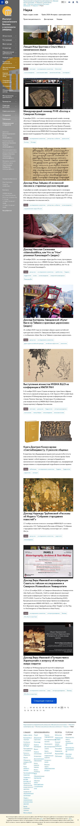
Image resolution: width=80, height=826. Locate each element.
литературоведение (60, 409)
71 (68, 708)
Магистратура (7, 44)
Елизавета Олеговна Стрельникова (9, 155)
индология (27, 473)
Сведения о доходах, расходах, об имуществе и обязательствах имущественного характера (28, 783)
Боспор (26, 142)
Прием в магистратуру (37, 753)
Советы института (9, 111)
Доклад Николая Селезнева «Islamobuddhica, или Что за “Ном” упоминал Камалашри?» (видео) (42, 252)
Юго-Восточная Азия (30, 617)
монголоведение (29, 72)
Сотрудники (7, 115)
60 (34, 708)
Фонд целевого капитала (26, 768)
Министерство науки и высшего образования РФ (70, 741)
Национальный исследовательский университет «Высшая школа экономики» (45, 724)
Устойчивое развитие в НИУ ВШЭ (26, 744)
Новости (66, 726)
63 (43, 708)
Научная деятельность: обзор (7, 74)
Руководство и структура (27, 738)
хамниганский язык (55, 72)
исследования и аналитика (45, 69)
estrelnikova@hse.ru (8, 158)
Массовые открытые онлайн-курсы (70, 756)
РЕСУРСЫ (58, 732)
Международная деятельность (8, 96)
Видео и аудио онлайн (30, 15)
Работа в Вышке (27, 813)
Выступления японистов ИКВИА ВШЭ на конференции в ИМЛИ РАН (46, 385)
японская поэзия (59, 412)
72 (25, 710)
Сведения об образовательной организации (28, 793)
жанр (48, 690)
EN (65, 2)
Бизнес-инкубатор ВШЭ (37, 771)
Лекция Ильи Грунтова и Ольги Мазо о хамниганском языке (44, 48)
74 (31, 710)
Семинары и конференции (7, 81)
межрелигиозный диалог (57, 275)
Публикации (7, 119)
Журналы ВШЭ (59, 753)
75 (34, 710)
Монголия (58, 69)
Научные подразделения (48, 736)
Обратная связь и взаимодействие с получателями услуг (38, 784)
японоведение (47, 412)
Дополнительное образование (39, 760)
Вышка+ (36, 749)
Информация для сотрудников (8, 124)
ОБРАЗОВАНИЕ (39, 732)
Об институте (7, 36)
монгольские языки (42, 72)
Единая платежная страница (26, 808)
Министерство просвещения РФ (70, 749)
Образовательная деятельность (8, 53)
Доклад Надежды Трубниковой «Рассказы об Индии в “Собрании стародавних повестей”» (46, 516)
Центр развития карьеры (36, 765)
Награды (59, 19)
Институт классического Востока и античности (49, 726)
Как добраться (7, 210)
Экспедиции (7, 86)
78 (43, 710)
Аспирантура (7, 48)
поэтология (27, 412)
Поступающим (7, 40)
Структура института (6, 106)
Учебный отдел (8, 58)
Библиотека (58, 735)
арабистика (59, 272)
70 (65, 708)
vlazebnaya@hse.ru (8, 147)
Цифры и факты (27, 735)
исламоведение (67, 205)
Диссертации (48, 19)
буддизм (67, 272)
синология (64, 343)
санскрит (35, 473)
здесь (41, 818)
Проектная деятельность (7, 62)
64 (46, 708)
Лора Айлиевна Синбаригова (7, 166)
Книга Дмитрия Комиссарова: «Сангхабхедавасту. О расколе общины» (45, 448)
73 (28, 710)
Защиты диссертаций (48, 752)
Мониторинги (48, 744)
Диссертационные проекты (9, 68)
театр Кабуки (37, 412)
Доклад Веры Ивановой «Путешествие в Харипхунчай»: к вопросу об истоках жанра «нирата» (46, 660)
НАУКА (46, 732)
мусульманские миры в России (33, 208)
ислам (35, 275)
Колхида (33, 142)
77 (40, 710)
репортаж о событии (53, 138)
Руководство (7, 101)
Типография (58, 748)
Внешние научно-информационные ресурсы (49, 767)
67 (55, 708)
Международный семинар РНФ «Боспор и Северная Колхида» (46, 112)
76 (37, 710)
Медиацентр (58, 751)
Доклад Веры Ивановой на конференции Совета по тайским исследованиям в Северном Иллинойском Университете (45, 583)
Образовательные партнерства (39, 777)
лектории (32, 69)
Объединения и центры (8, 91)
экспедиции (66, 72)
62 (40, 708)
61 (37, 708)
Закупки (25, 757)
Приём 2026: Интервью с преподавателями (56, 15)
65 (49, 708)
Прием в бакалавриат (37, 745)
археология (65, 138)
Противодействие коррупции (28, 774)
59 (31, 708)
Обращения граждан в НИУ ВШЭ (27, 762)
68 (59, 708)
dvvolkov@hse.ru (7, 138)
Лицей (36, 735)
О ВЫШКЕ (26, 732)
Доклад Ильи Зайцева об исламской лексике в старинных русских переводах (45, 184)
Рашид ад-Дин (28, 279)
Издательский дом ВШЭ (59, 738)
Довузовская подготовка (37, 738)
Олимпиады (37, 742)
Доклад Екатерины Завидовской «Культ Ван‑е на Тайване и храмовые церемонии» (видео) (46, 322)
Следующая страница (43, 700)
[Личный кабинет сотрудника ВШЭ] (73, 2)
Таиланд (64, 613)
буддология (27, 275)
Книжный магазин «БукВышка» (58, 744)
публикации (33, 469)
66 (52, 708)
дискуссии (33, 272)
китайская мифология (52, 343)
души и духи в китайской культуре (34, 343)
